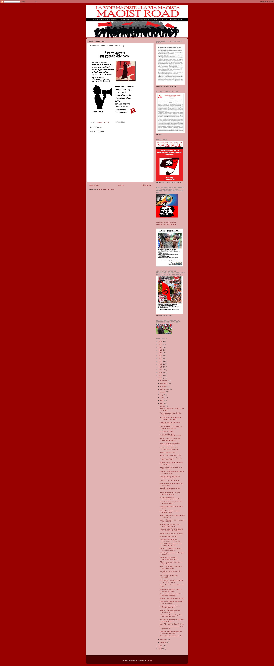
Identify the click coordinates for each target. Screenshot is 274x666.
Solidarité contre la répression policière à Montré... (170, 423)
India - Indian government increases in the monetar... (172, 521)
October (163, 386)
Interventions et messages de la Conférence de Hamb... (171, 418)
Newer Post (94, 185)
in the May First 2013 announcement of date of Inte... (171, 435)
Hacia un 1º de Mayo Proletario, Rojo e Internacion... (170, 549)
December (164, 381)
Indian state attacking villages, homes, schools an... (170, 493)
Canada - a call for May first (169, 481)
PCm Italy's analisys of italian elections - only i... (169, 511)
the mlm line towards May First (170, 455)
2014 (160, 375)
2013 (160, 378)
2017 (160, 367)
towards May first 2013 (167, 452)
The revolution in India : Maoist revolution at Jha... (170, 414)
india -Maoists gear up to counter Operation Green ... (171, 502)
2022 (160, 353)
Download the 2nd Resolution (166, 224)
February (163, 639)
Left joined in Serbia (166, 431)
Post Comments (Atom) (107, 189)
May (162, 400)
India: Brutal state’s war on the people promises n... (170, 489)
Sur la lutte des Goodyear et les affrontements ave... (170, 572)
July (161, 395)
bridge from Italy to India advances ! (172, 533)
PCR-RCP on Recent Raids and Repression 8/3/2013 (170, 544)
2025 (160, 344)
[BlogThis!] (118, 122)
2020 (160, 358)
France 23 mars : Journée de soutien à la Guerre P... (170, 477)
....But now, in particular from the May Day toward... (171, 458)
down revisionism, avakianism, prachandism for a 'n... (170, 444)
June (162, 397)
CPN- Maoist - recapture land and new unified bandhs (171, 581)
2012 (160, 646)
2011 (160, 649)
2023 (160, 350)
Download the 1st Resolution (166, 222)
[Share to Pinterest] (124, 122)
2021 (160, 355)
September (164, 389)
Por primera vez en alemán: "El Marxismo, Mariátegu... (170, 594)
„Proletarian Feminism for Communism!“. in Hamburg (170, 540)
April (162, 403)
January (163, 642)
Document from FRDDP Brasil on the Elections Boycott (171, 427)
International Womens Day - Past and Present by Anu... (171, 615)
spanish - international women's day (172, 598)
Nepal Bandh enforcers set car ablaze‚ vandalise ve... (170, 525)
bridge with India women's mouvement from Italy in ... (170, 558)
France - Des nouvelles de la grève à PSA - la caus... (172, 472)
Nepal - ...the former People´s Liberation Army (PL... (170, 611)
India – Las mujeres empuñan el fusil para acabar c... (171, 567)
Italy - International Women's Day (171, 636)
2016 (160, 370)
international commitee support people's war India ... (170, 590)
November (164, 383)
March (162, 406)
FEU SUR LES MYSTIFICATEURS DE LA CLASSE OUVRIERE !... (171, 530)
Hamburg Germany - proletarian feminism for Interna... (171, 632)
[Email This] (116, 122)
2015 (160, 372)
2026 (160, 341)
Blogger (149, 660)
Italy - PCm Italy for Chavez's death (172, 624)
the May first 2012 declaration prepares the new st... (170, 439)
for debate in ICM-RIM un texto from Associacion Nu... (172, 620)
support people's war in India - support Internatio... (170, 606)
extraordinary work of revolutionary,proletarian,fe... (170, 498)
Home (121, 185)
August (162, 392)
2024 (160, 347)
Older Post (146, 185)
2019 (160, 361)
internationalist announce (168, 536)
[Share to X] (120, 122)
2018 (160, 364)
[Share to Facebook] (122, 122)
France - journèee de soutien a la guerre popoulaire (171, 602)
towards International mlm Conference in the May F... (169, 448)
